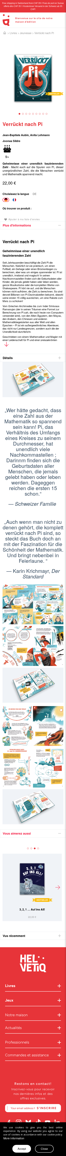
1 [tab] (19, 114)
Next (57, 887)
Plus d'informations (17, 225)
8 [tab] (43, 114)
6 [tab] (36, 114)
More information (13, 1138)
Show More (6, 345)
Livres (13, 33)
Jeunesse (25, 33)
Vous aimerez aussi (17, 833)
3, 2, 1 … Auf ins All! (32, 909)
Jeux (9, 1000)
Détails (8, 358)
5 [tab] (33, 114)
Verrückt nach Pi (44, 33)
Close (44, 1149)
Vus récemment (14, 936)
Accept (22, 1149)
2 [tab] (23, 114)
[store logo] (6, 20)
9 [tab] (46, 114)
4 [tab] (29, 114)
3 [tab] (26, 114)
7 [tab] (40, 114)
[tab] (33, 225)
